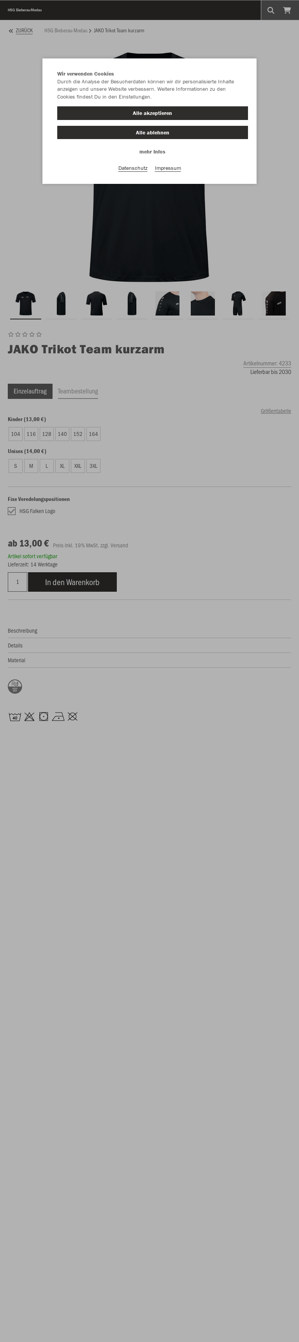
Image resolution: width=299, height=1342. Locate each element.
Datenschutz (133, 167)
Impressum (168, 167)
